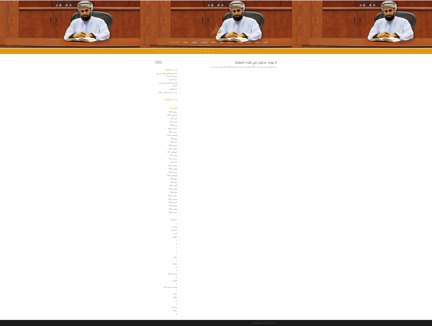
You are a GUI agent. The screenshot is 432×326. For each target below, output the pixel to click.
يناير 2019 (173, 142)
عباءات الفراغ (172, 274)
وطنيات (174, 310)
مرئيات (174, 294)
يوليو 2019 (173, 139)
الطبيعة (174, 237)
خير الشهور (173, 89)
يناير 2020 (173, 125)
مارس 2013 (173, 202)
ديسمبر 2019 (172, 129)
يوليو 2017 (173, 155)
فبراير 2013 (173, 206)
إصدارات (174, 227)
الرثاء (175, 233)
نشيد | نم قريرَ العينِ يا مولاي (167, 92)
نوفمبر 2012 (173, 209)
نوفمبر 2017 (173, 149)
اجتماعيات (174, 230)
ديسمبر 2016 (172, 165)
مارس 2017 (173, 159)
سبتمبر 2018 (173, 145)
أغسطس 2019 (172, 135)
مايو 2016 (173, 182)
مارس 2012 (173, 212)
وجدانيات (174, 307)
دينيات (175, 257)
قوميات (174, 280)
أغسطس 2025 (172, 115)
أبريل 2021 (173, 122)
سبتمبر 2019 (173, 132)
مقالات (175, 297)
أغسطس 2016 (172, 175)
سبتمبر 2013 (173, 199)
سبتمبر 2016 (173, 172)
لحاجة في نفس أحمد (170, 287)
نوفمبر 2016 (173, 169)
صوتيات (174, 264)
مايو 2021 (173, 118)
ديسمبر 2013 (172, 195)
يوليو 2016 (173, 179)
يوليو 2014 (173, 192)
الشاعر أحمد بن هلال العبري (262, 323)
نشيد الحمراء (173, 79)
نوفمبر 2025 (173, 112)
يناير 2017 (173, 162)
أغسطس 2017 (172, 152)
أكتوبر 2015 (173, 185)
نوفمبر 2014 (173, 189)
